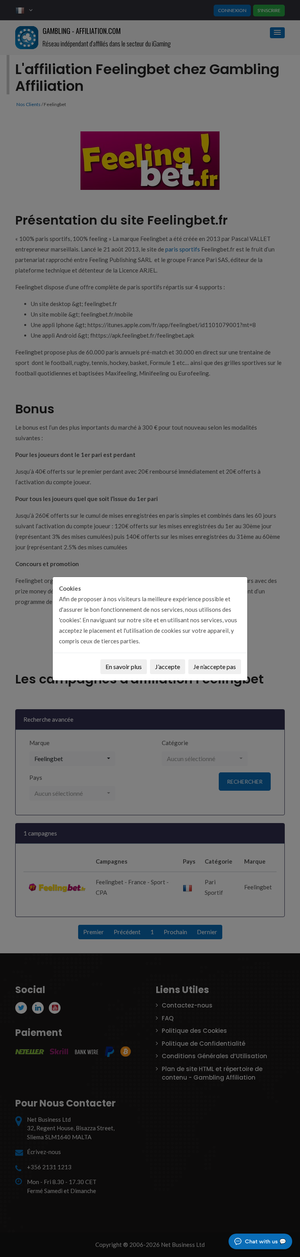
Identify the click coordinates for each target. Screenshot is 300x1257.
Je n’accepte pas (214, 666)
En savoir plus (123, 666)
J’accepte (167, 666)
